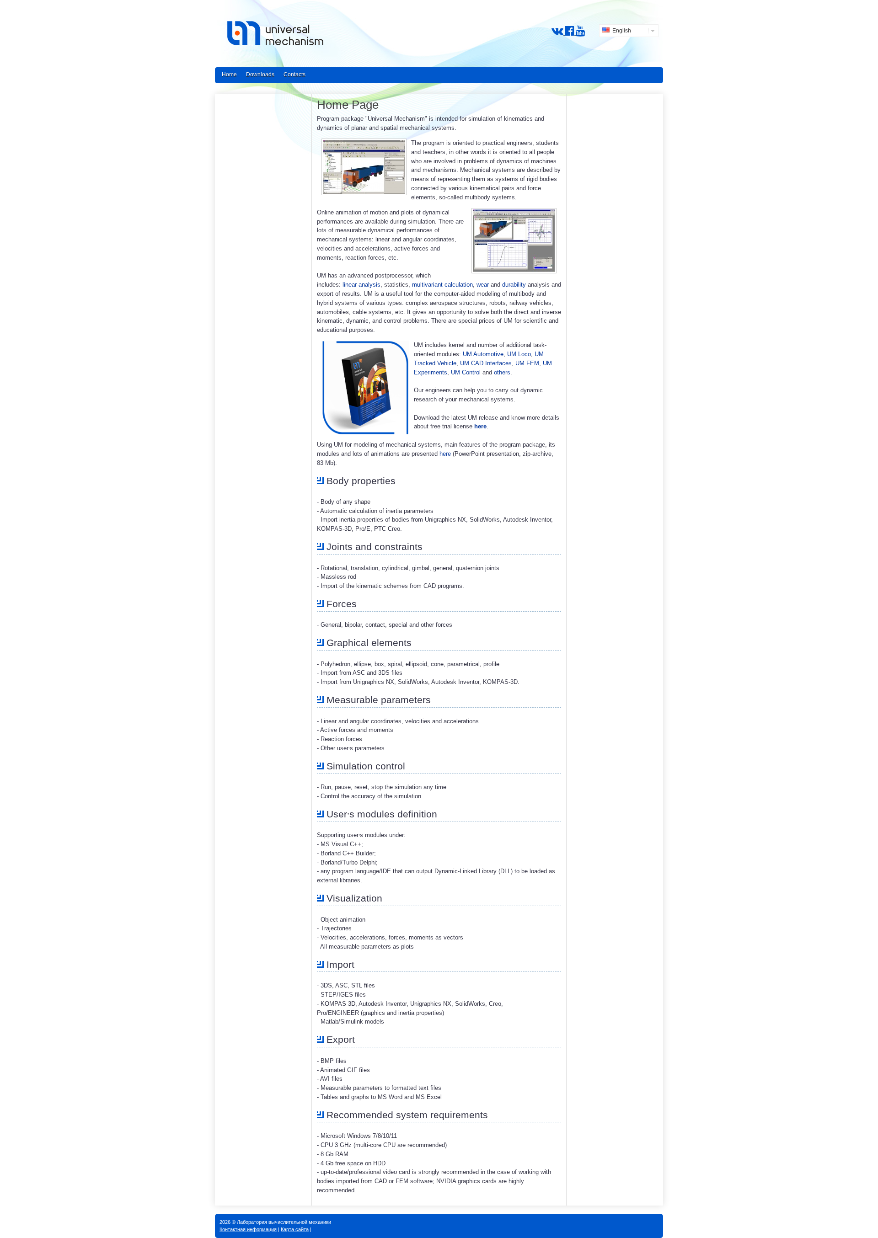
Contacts (294, 74)
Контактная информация (248, 1229)
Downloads (260, 74)
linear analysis (361, 284)
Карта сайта (295, 1229)
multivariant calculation (442, 284)
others (502, 372)
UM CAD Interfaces (486, 363)
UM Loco (519, 354)
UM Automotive (483, 354)
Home (229, 74)
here (480, 426)
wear (482, 284)
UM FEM (527, 363)
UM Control (466, 372)
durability (514, 284)
